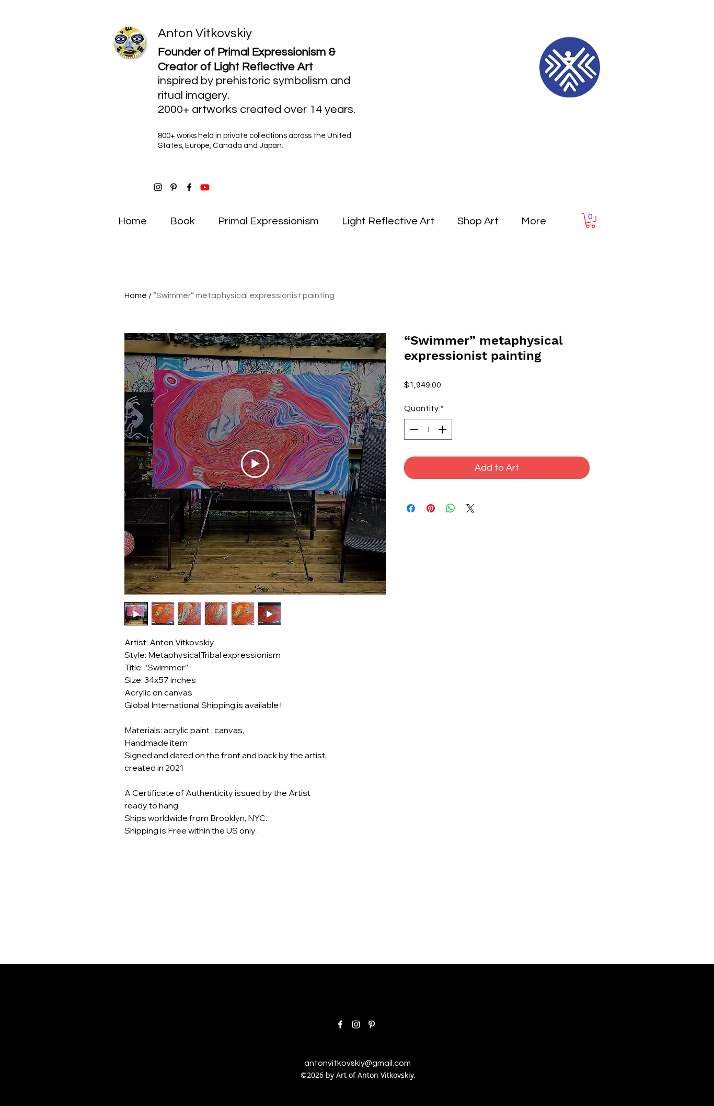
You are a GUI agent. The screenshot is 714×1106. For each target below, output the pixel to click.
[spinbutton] (428, 429)
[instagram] (158, 187)
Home (135, 295)
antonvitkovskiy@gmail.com (357, 1063)
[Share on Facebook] (411, 508)
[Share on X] (470, 508)
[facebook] (189, 187)
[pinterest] (173, 187)
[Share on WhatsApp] (450, 508)
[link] (590, 220)
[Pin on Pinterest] (430, 508)
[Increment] (443, 429)
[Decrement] (413, 429)
